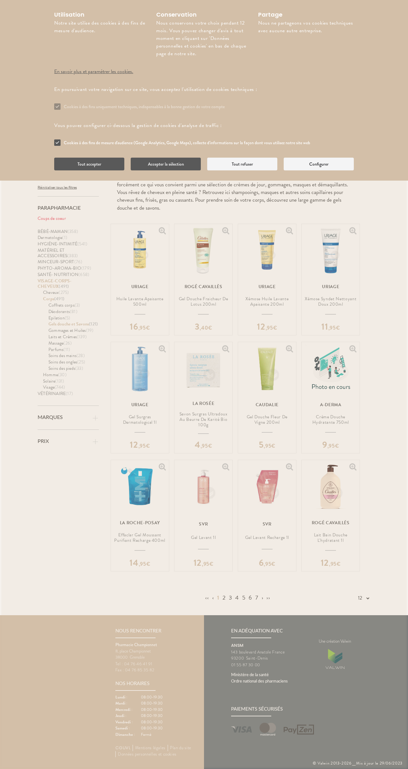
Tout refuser (242, 164)
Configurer (319, 164)
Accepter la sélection (166, 164)
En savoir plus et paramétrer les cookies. (93, 71)
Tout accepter (89, 164)
